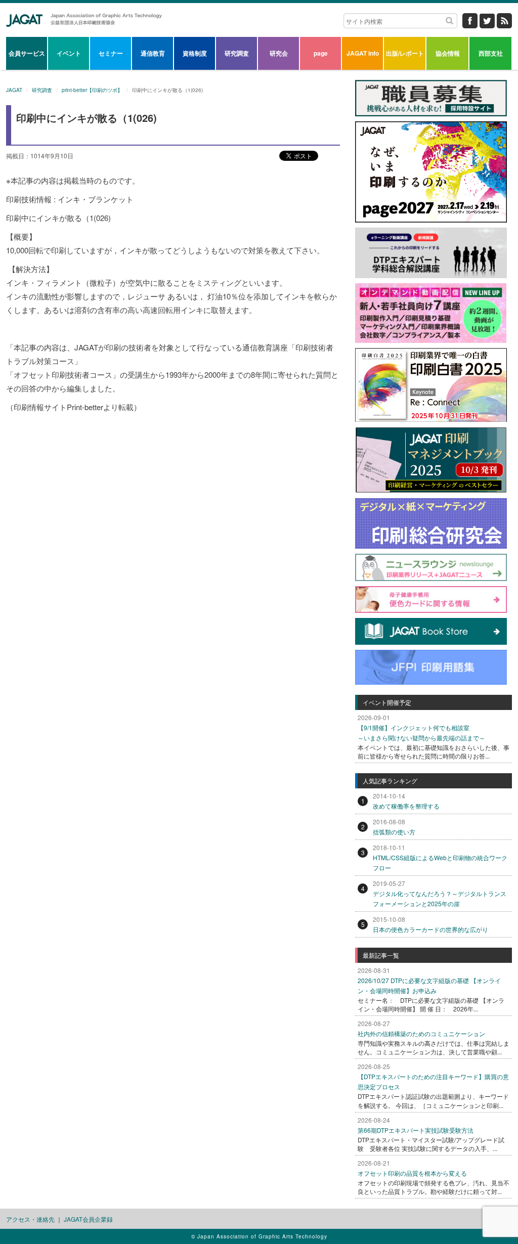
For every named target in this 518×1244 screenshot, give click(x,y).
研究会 (279, 53)
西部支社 (491, 53)
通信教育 (153, 53)
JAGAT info (363, 53)
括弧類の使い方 (394, 831)
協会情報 (448, 53)
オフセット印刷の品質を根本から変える (412, 1173)
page (321, 53)
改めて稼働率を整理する (406, 806)
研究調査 (237, 53)
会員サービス (27, 53)
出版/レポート (405, 53)
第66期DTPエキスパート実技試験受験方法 (415, 1130)
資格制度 (195, 53)
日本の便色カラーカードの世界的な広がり (430, 929)
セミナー (111, 53)
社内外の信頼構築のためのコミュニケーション (421, 1033)
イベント (69, 53)
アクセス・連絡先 (30, 1219)
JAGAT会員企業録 (88, 1219)
